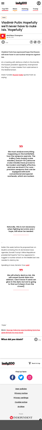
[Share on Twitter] (35, 42)
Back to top (36, 363)
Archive (21, 406)
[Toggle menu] (3, 3)
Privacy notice (21, 393)
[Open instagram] (29, 377)
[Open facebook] (12, 377)
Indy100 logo (21, 3)
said (27, 265)
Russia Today (18, 75)
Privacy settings (21, 397)
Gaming (25, 9)
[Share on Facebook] (31, 42)
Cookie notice (21, 402)
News (15, 9)
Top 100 (5, 9)
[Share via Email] (39, 42)
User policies (21, 389)
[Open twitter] (21, 377)
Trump (35, 9)
